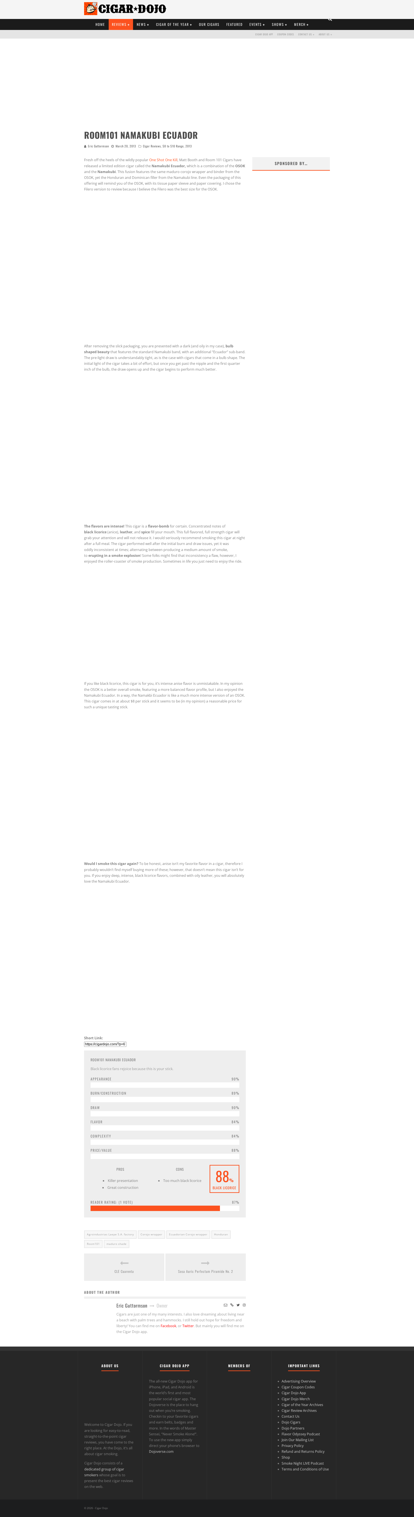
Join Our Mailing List (298, 1439)
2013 (188, 146)
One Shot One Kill (163, 160)
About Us (324, 34)
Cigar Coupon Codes (298, 1387)
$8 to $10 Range (173, 146)
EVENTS (255, 24)
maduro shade (117, 1244)
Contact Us (305, 34)
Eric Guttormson (98, 146)
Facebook (168, 1325)
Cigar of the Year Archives (302, 1404)
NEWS (141, 24)
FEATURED (234, 24)
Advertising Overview (299, 1381)
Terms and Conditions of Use (305, 1469)
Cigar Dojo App (264, 34)
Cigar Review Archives (299, 1410)
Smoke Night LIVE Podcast (303, 1463)
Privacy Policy (293, 1445)
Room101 (93, 1244)
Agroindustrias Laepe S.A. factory (110, 1234)
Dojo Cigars (291, 1422)
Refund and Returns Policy (303, 1451)
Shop (286, 1457)
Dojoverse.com (161, 1451)
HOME (100, 24)
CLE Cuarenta (124, 1271)
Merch (300, 24)
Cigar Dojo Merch (296, 1399)
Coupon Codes (285, 34)
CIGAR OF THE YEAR (172, 24)
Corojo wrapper (151, 1234)
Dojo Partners (293, 1428)
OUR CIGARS (209, 24)
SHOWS (278, 24)
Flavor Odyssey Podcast (301, 1434)
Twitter (188, 1325)
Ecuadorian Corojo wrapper (188, 1234)
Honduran (221, 1234)
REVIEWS (119, 24)
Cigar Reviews (152, 146)
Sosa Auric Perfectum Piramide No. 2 (205, 1271)
